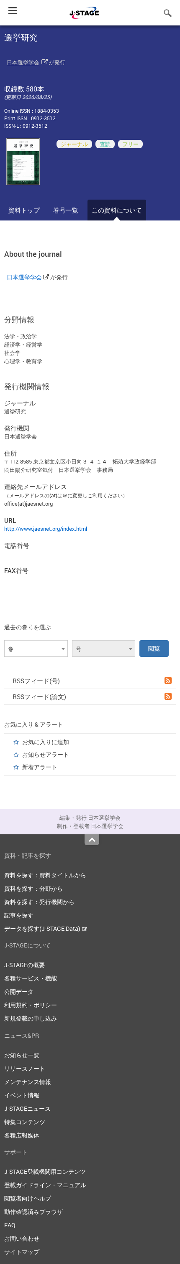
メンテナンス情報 (27, 1082)
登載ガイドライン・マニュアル (45, 1185)
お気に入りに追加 (45, 742)
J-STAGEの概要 (24, 965)
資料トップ (24, 210)
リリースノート (24, 1068)
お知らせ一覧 (21, 1055)
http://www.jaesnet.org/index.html (45, 528)
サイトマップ (21, 1252)
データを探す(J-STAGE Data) (43, 928)
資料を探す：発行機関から (39, 902)
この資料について (117, 210)
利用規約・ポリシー (30, 1005)
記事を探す (18, 915)
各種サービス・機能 (30, 978)
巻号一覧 (65, 210)
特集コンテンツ (24, 1122)
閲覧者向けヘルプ (27, 1198)
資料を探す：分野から (33, 888)
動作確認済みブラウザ (33, 1212)
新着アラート (39, 767)
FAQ (9, 1225)
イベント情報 (21, 1095)
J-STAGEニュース (27, 1108)
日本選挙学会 (23, 62)
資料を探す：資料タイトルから (45, 875)
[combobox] (36, 648)
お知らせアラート (45, 754)
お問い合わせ (21, 1238)
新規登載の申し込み (30, 1018)
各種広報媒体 (21, 1135)
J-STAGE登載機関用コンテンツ (45, 1171)
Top (92, 839)
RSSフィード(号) (36, 680)
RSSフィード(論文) (39, 696)
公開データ (18, 991)
